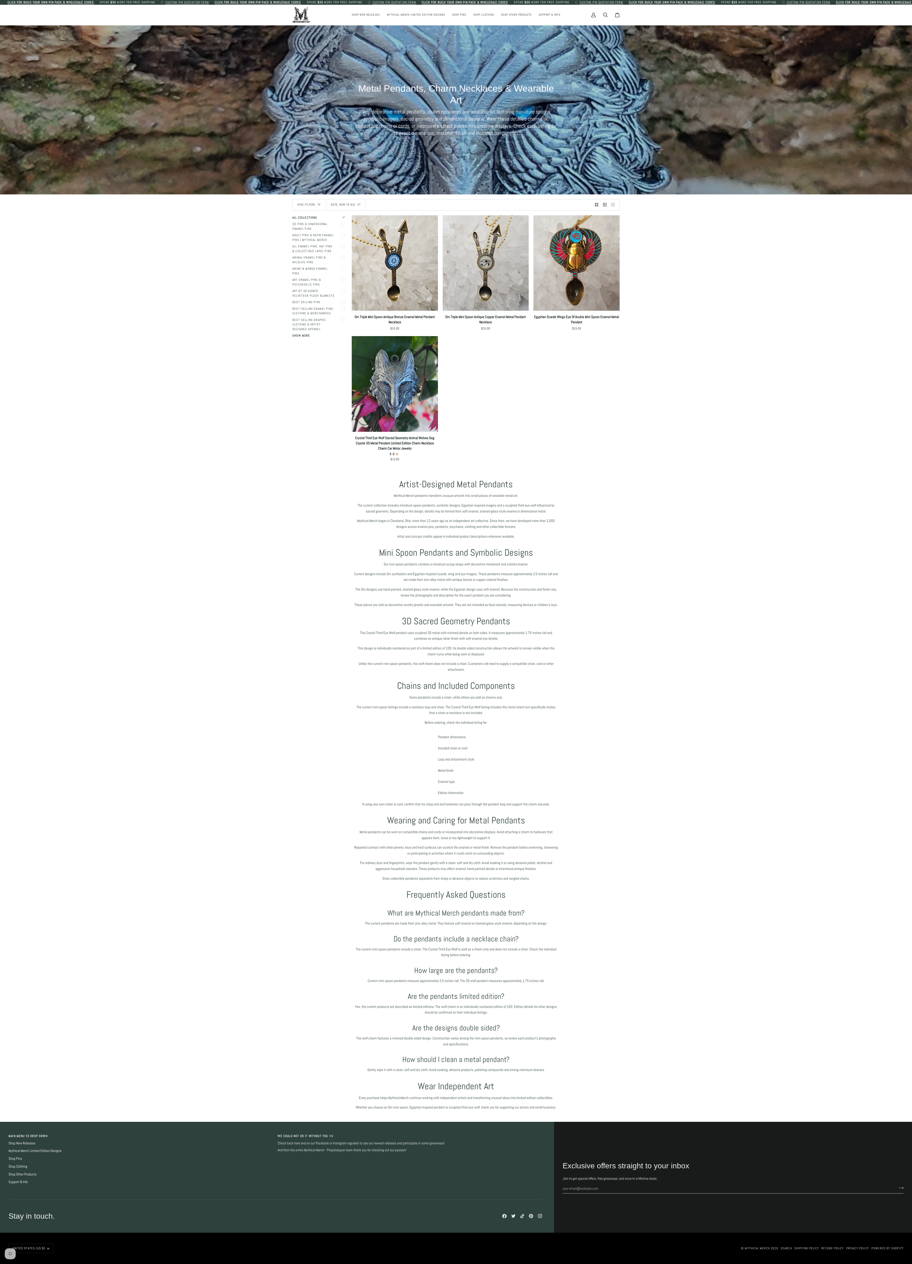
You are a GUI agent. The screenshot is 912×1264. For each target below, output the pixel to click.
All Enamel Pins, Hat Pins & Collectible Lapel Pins (312, 248)
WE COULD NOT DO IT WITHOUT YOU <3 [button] (305, 1136)
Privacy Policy (857, 1248)
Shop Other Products (23, 1174)
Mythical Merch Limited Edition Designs (35, 1151)
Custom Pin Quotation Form (187, 2)
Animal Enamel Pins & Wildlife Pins (309, 259)
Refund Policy (832, 1248)
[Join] (899, 1188)
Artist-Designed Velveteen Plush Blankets (313, 293)
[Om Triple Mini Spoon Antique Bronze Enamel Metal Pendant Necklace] (395, 263)
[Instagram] (540, 1216)
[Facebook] (504, 1216)
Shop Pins (15, 1158)
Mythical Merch (757, 1248)
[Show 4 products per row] (614, 204)
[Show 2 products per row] (597, 204)
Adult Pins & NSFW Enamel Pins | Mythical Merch (313, 237)
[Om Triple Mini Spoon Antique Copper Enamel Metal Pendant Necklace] (486, 263)
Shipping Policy (806, 1248)
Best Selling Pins (306, 302)
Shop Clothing (18, 1166)
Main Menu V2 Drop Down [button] (28, 1136)
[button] (459, 15)
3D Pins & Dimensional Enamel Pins (310, 226)
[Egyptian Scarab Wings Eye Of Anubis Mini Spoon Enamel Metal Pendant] (576, 263)
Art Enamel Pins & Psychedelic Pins (306, 282)
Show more (301, 336)
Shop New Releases (22, 1143)
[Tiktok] (522, 1216)
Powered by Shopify (887, 1248)
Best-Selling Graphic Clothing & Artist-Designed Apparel (309, 324)
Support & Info (18, 1182)
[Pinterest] (531, 1216)
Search (786, 1248)
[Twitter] (513, 1216)
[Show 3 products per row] (605, 204)
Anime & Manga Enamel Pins (310, 271)
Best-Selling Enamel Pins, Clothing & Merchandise (313, 311)
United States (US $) (29, 1248)
